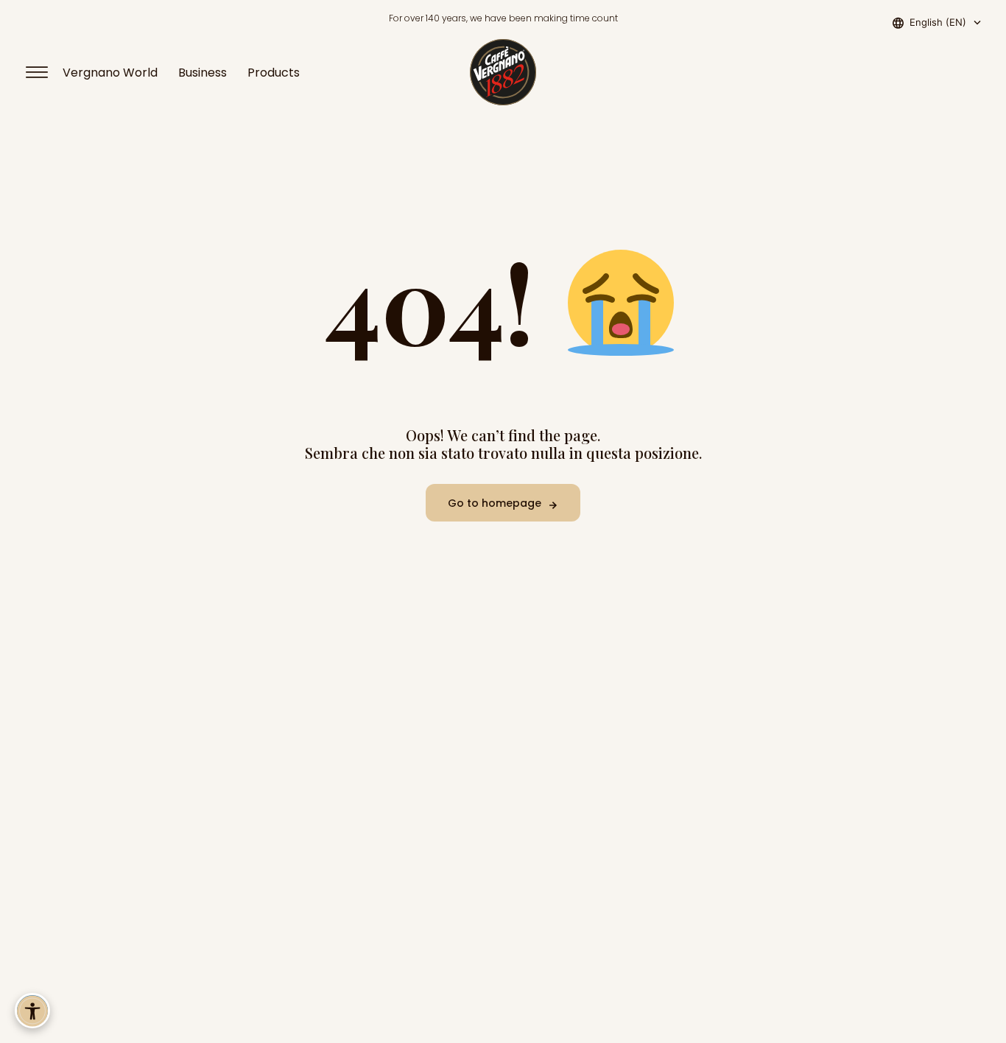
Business (202, 72)
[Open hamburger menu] (43, 72)
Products (273, 72)
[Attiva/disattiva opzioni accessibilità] (32, 1010)
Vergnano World (110, 72)
